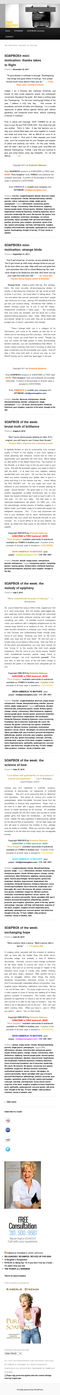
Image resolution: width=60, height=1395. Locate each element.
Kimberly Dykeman (41, 211)
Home (7, 30)
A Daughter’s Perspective (16, 1259)
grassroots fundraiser (45, 714)
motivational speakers (23, 894)
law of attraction (21, 721)
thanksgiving (16, 230)
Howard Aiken (31, 566)
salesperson (23, 201)
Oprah (17, 219)
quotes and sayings (16, 224)
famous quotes (29, 209)
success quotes (33, 910)
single (31, 201)
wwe (43, 748)
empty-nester (32, 560)
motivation (25, 217)
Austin (7, 206)
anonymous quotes (41, 203)
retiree (14, 201)
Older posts (10, 1101)
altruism (49, 706)
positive (8, 222)
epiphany (48, 206)
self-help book (39, 224)
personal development (42, 219)
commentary (23, 206)
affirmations (27, 203)
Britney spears (46, 708)
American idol (10, 708)
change (14, 206)
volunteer (22, 748)
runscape (40, 737)
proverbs (16, 222)
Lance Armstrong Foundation (17, 1063)
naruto (16, 729)
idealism (39, 209)
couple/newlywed (27, 195)
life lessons (36, 214)
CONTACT (9, 36)
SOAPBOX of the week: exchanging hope (21, 929)
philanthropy (10, 735)
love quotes (36, 724)
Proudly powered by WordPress (30, 1389)
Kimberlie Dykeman (24, 211)
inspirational (10, 211)
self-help (29, 224)
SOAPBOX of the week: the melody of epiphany (24, 585)
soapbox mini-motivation (15, 227)
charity (14, 711)
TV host (41, 230)
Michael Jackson (21, 727)
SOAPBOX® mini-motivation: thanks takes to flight (23, 60)
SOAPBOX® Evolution (36, 30)
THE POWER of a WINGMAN (17, 1268)
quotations (37, 222)
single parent (40, 201)
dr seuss (26, 404)
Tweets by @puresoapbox (15, 1275)
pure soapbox (26, 222)
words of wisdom (34, 748)
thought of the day (30, 230)
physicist (27, 568)
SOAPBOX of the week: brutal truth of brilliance (22, 424)
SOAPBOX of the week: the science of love (24, 762)
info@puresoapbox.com (26, 694)
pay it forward (29, 732)
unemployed (10, 203)
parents (8, 201)
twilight (50, 745)
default (37, 195)
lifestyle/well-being (37, 198)
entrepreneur (16, 198)
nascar (22, 729)
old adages (34, 217)
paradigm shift (27, 219)
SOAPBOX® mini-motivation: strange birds (23, 247)
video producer (11, 748)
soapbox (49, 224)
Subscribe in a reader (13, 1111)
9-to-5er (15, 195)
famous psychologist (18, 878)
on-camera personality (45, 729)
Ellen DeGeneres (36, 206)
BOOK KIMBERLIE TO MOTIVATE (27, 691)
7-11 (43, 1047)
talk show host (17, 745)
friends (25, 198)
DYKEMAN (18, 30)
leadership (17, 214)
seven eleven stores (42, 1081)
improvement (49, 209)
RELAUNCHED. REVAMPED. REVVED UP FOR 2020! (28, 1256)
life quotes (46, 214)
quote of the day (11, 737)
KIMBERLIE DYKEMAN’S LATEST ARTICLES (25, 1253)
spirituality (30, 227)
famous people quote (13, 209)
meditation (15, 217)
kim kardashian (41, 716)
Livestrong (25, 724)
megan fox (9, 727)
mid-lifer (48, 198)
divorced (45, 195)
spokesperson (41, 227)
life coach (27, 214)
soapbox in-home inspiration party (35, 907)
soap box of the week (34, 407)
